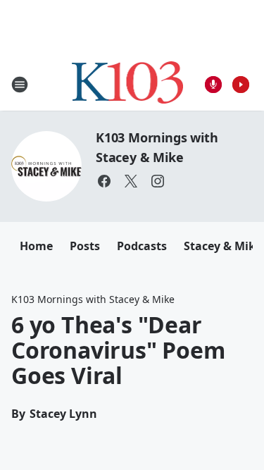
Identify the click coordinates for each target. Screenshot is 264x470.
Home (36, 246)
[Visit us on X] (130, 181)
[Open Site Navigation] (19, 84)
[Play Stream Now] (240, 84)
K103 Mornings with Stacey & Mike (93, 299)
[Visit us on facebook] (104, 181)
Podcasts (142, 246)
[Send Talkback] (213, 84)
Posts (85, 246)
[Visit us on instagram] (157, 181)
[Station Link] (128, 84)
